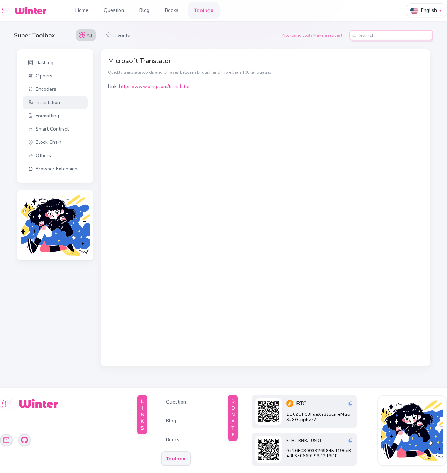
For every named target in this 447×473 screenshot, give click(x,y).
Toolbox (203, 10)
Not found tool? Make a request (312, 35)
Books (171, 10)
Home (81, 10)
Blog (144, 10)
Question (114, 10)
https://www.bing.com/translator (154, 86)
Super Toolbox (34, 35)
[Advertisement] (52, 225)
